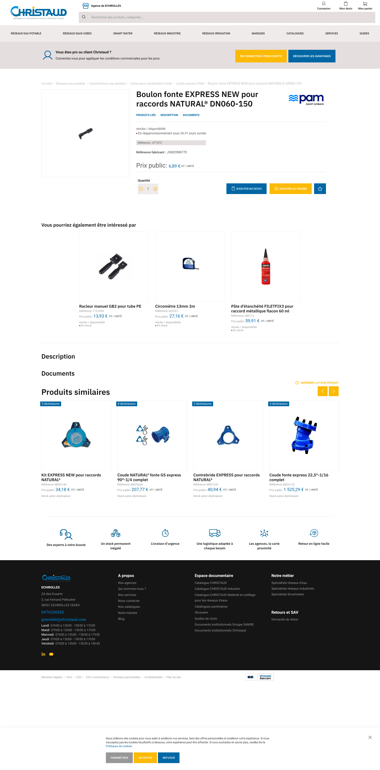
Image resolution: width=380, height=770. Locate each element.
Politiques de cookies (119, 746)
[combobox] (227, 17)
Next (334, 391)
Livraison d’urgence (165, 544)
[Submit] (82, 17)
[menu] (190, 33)
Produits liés (146, 115)
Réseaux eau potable (70, 83)
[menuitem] (26, 33)
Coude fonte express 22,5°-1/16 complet (298, 477)
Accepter (145, 758)
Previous (323, 391)
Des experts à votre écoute (66, 545)
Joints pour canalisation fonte (151, 83)
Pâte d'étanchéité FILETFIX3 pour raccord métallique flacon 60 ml (262, 308)
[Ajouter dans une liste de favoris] (320, 188)
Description (169, 115)
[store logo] (42, 12)
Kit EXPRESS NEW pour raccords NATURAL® (71, 477)
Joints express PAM (190, 83)
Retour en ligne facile (314, 544)
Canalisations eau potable (107, 83)
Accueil (46, 83)
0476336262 (52, 612)
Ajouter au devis (249, 188)
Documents (191, 115)
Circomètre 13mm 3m (175, 306)
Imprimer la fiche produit (320, 383)
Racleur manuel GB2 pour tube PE (110, 306)
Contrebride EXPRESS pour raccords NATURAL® (226, 477)
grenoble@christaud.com (63, 619)
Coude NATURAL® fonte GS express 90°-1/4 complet (149, 477)
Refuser (169, 758)
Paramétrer (119, 758)
